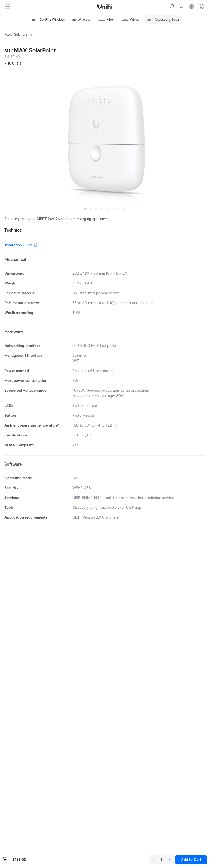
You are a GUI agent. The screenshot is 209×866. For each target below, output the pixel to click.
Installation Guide (18, 245)
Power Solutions (16, 34)
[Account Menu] (201, 6)
